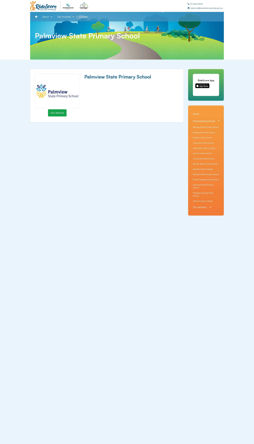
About (196, 113)
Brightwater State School (204, 132)
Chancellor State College (204, 148)
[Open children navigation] (218, 121)
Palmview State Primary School (203, 186)
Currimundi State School (203, 158)
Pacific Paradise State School (206, 179)
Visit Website (57, 112)
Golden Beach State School (205, 164)
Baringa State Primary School (206, 127)
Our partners (200, 207)
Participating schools (204, 121)
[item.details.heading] (45, 6)
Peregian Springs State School (203, 194)
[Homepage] (36, 16)
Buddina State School (202, 137)
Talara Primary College (203, 201)
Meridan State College (203, 169)
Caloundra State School (203, 143)
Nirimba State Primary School (206, 174)
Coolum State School (202, 153)
